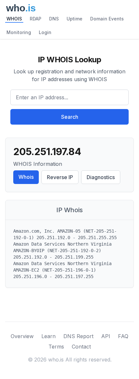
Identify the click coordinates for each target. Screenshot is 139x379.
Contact (81, 346)
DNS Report (78, 336)
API (105, 336)
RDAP (35, 18)
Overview (22, 336)
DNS (54, 18)
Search (69, 117)
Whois (26, 177)
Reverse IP (60, 177)
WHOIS (14, 18)
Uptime (74, 18)
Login (45, 32)
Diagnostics (101, 177)
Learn (48, 336)
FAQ (123, 336)
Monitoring (18, 32)
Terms (56, 346)
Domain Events (107, 18)
